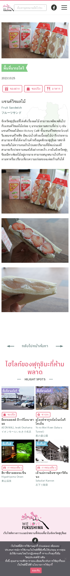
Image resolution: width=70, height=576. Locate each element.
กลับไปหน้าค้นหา (35, 346)
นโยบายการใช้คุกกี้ (42, 564)
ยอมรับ (36, 570)
